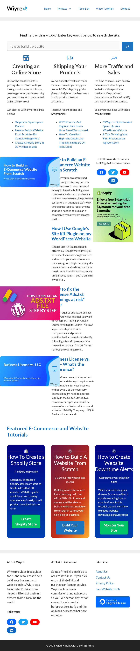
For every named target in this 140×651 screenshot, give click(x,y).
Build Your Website (70, 527)
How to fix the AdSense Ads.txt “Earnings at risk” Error (68, 296)
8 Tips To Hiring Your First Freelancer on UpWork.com (115, 138)
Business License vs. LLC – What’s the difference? (70, 364)
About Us (102, 571)
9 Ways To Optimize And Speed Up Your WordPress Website (117, 126)
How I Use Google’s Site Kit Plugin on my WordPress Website (71, 233)
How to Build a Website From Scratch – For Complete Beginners (29, 134)
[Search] (127, 46)
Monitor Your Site (114, 527)
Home (47, 8)
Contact (125, 8)
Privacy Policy (105, 583)
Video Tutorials (105, 8)
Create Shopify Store (26, 521)
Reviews (62, 8)
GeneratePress (85, 645)
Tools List (83, 8)
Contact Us (103, 577)
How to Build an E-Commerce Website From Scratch (71, 164)
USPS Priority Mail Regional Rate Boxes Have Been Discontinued (73, 126)
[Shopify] (113, 215)
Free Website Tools (108, 589)
